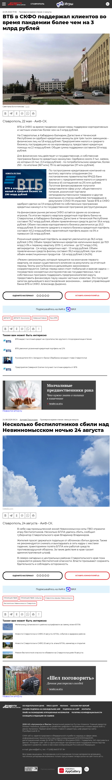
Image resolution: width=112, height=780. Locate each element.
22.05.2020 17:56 (10, 12)
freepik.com (8, 508)
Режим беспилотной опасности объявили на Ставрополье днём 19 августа (49, 653)
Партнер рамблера (48, 769)
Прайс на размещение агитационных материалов (45, 713)
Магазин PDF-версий (79, 706)
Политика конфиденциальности (87, 713)
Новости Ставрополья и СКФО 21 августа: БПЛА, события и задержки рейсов (50, 634)
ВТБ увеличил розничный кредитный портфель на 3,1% (40, 348)
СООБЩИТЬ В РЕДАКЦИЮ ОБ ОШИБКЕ (38, 716)
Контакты (86, 709)
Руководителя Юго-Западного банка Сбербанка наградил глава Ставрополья (51, 358)
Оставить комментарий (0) (87, 296)
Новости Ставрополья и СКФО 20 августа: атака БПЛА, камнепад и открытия (50, 643)
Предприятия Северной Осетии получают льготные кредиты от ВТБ (46, 367)
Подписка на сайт (71, 709)
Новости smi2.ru (12, 410)
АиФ (27, 106)
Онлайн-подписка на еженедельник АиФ (41, 709)
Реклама (64, 706)
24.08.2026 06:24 (10, 420)
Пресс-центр (52, 706)
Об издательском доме (33, 706)
